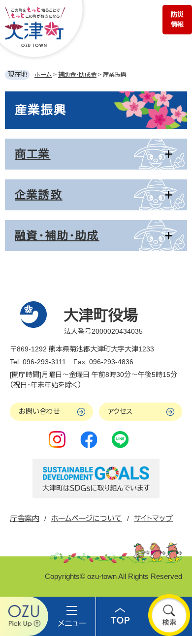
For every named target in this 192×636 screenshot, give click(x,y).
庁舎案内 (24, 518)
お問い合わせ (39, 411)
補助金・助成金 (77, 74)
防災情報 (177, 19)
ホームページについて (86, 518)
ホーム (43, 74)
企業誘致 (39, 195)
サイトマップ (153, 518)
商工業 (33, 154)
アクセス (120, 411)
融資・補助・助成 (57, 236)
